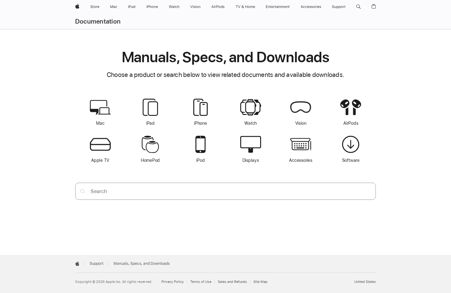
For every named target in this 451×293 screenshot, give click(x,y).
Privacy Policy (172, 282)
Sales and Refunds (232, 282)
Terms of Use (200, 282)
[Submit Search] (82, 191)
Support (96, 263)
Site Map (260, 282)
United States (365, 282)
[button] (358, 6)
